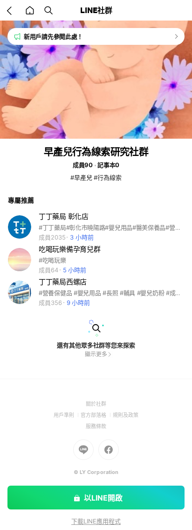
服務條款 (96, 426)
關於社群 (96, 404)
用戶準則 (67, 415)
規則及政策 (125, 415)
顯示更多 (96, 354)
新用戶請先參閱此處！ (53, 36)
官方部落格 (97, 415)
